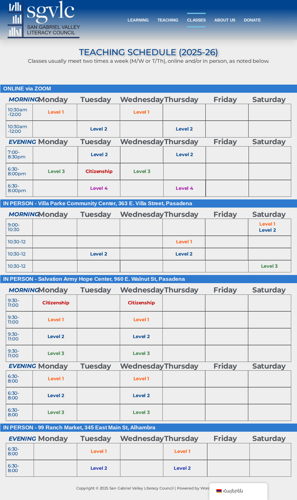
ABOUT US (224, 20)
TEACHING (167, 20)
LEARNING (138, 20)
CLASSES (196, 20)
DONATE (252, 20)
